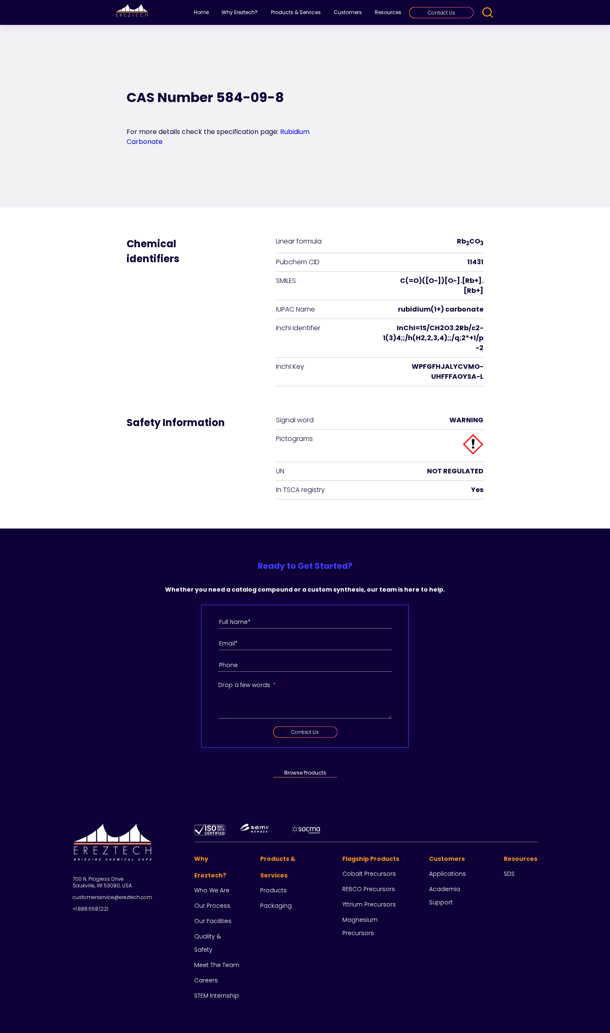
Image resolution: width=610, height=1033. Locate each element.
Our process (212, 905)
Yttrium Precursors (369, 904)
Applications (447, 874)
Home (201, 12)
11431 (475, 262)
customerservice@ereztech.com (112, 897)
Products (273, 890)
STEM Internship (216, 996)
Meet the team (216, 965)
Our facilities (213, 921)
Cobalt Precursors (369, 874)
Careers (206, 980)
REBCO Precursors (368, 889)
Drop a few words (244, 685)
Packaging (276, 905)
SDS (509, 874)
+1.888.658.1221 (90, 908)
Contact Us (441, 12)
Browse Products (305, 772)
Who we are (211, 890)
